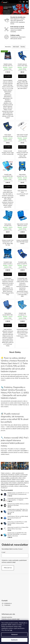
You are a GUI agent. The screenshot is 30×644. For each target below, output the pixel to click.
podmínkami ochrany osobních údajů (14, 561)
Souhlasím (14, 640)
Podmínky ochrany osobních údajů (10, 619)
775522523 (7, 605)
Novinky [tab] (23, 47)
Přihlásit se (8, 568)
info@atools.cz (8, 603)
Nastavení (14, 634)
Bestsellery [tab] (8, 47)
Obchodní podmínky (7, 617)
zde (11, 630)
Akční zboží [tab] (16, 47)
